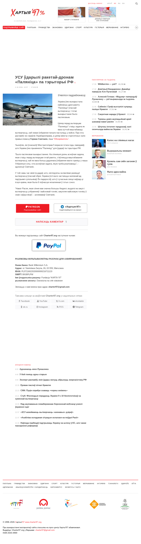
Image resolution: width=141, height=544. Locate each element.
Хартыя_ (27, 13)
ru (119, 3)
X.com (61, 301)
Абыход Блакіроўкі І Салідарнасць (32, 487)
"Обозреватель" (61, 139)
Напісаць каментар (51, 222)
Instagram (43, 307)
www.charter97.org (33, 522)
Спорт (79, 27)
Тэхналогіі (113, 483)
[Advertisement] (45, 52)
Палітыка (31, 27)
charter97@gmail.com (45, 530)
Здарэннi (69, 27)
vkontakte (79, 301)
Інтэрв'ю (124, 27)
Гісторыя (99, 27)
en (123, 3)
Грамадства (44, 27)
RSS (61, 307)
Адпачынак (8, 487)
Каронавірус (56, 487)
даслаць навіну (95, 3)
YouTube (43, 301)
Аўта (134, 483)
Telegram (79, 307)
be (115, 3)
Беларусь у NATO (73, 487)
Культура (88, 27)
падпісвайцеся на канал (70, 208)
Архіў (109, 3)
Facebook (25, 301)
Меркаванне (112, 27)
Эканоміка (57, 27)
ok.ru (25, 307)
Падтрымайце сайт (32, 208)
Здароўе (125, 483)
